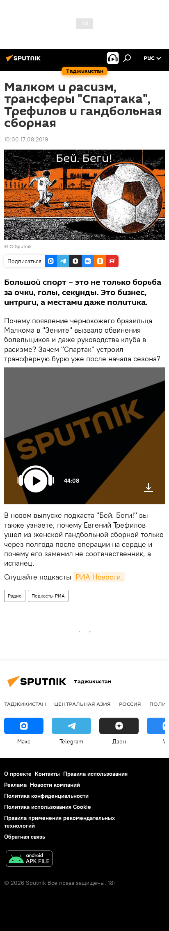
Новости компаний (55, 784)
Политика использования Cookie (47, 806)
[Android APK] (29, 859)
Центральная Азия (82, 703)
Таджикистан (25, 703)
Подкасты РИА (48, 596)
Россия (130, 703)
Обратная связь (24, 836)
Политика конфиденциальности (46, 795)
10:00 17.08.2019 (26, 139)
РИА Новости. (99, 577)
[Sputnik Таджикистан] (24, 61)
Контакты (47, 773)
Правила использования (95, 773)
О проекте (18, 773)
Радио (15, 596)
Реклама (15, 784)
